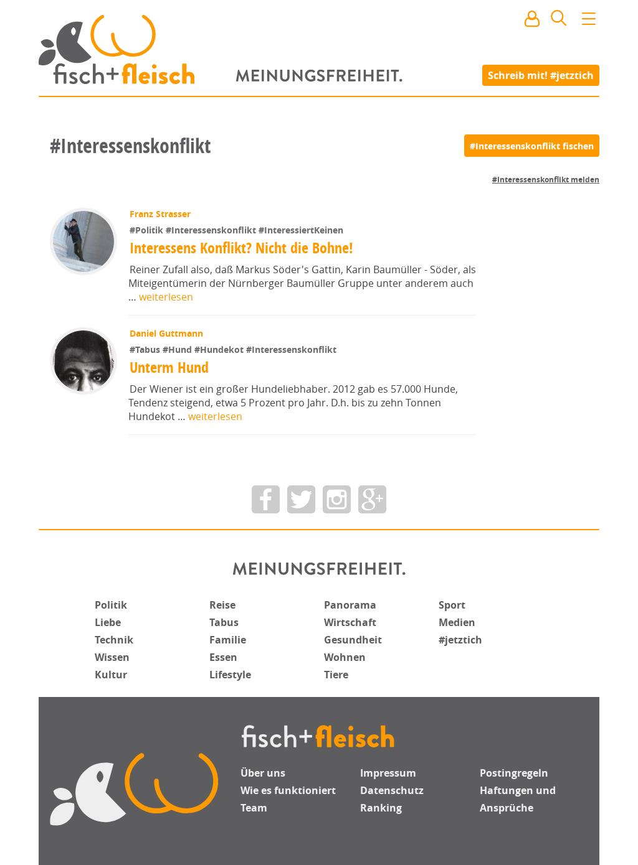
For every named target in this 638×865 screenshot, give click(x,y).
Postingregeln (514, 773)
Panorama (350, 605)
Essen (223, 657)
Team (253, 808)
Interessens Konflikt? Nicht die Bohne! (241, 248)
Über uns (262, 773)
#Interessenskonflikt (212, 230)
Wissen (112, 657)
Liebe (108, 622)
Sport (452, 605)
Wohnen (345, 657)
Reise (222, 605)
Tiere (336, 674)
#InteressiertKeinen (301, 230)
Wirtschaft (350, 622)
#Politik (148, 230)
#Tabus (146, 349)
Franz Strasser (160, 214)
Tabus (224, 622)
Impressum (388, 773)
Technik (114, 640)
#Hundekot (220, 349)
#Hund (178, 349)
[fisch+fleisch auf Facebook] (266, 499)
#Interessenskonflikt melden (545, 179)
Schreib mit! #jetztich (541, 75)
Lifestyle (230, 674)
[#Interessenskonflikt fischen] (531, 145)
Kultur (111, 674)
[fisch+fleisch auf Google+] (372, 499)
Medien (457, 622)
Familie (227, 640)
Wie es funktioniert (288, 790)
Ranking (381, 808)
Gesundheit (353, 640)
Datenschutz (392, 790)
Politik (111, 605)
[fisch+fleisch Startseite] (319, 49)
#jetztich (460, 640)
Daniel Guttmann (166, 333)
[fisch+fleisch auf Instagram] (337, 499)
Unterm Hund (169, 367)
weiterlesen (166, 297)
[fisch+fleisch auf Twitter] (301, 499)
